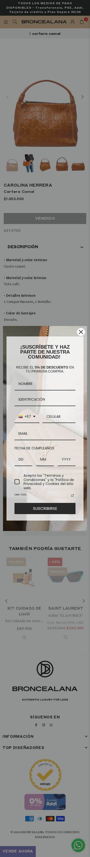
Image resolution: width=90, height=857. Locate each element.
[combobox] (27, 417)
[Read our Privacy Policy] (73, 495)
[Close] (81, 332)
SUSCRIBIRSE (45, 508)
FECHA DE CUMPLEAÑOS (34, 448)
